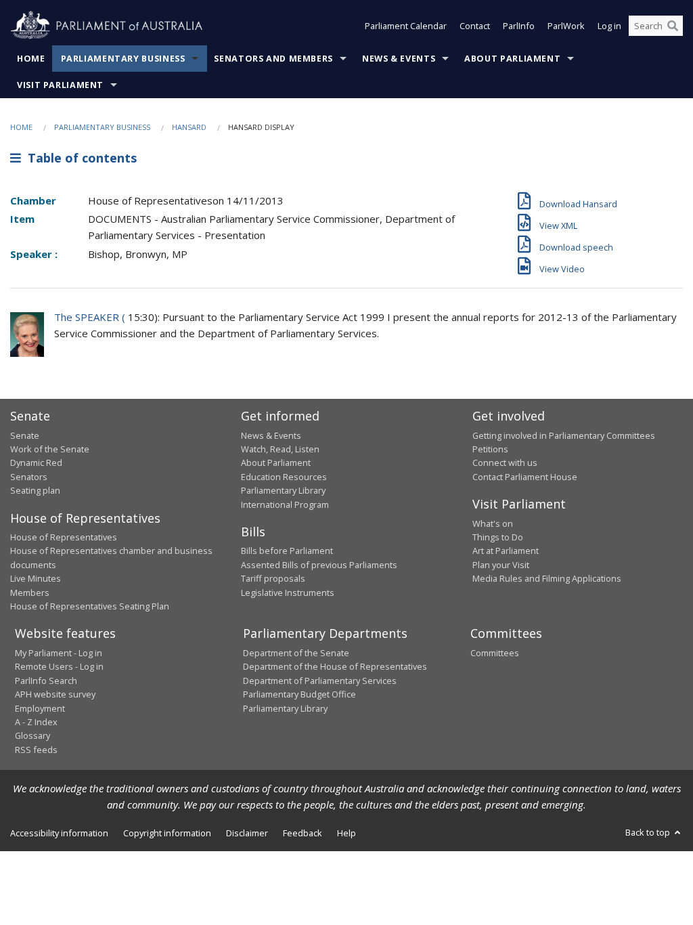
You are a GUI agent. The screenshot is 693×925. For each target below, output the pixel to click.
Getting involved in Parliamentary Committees (563, 435)
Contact (475, 26)
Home (31, 58)
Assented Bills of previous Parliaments (319, 565)
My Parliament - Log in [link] (58, 653)
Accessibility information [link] (59, 833)
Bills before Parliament (287, 550)
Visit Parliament (60, 85)
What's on (492, 523)
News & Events (398, 58)
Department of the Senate (296, 653)
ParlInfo (519, 26)
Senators (28, 477)
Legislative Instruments (287, 592)
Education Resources (284, 477)
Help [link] (346, 833)
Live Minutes (35, 578)
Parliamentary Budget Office (299, 694)
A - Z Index (36, 722)
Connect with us (504, 462)
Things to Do (497, 537)
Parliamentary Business (123, 58)
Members (29, 592)
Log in (609, 26)
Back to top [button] (648, 832)
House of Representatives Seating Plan (89, 606)
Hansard (189, 127)
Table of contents (79, 158)
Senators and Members (273, 58)
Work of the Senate (49, 449)
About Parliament (512, 58)
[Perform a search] (673, 26)
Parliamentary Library (283, 490)
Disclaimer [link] (247, 833)
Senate (24, 435)
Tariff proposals (273, 578)
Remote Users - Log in (59, 666)
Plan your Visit (500, 565)
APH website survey (55, 694)
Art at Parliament (505, 550)
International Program (285, 504)
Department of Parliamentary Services (320, 680)
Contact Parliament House (524, 477)
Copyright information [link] (167, 833)
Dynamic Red (36, 462)
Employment (40, 708)
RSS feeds (36, 750)
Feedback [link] (302, 833)
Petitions (490, 449)
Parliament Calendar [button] (406, 26)
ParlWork (566, 26)
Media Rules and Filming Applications (546, 578)
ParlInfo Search (46, 680)
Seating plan (35, 490)
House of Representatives (63, 537)
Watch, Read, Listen (280, 449)
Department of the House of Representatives (335, 666)
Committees (494, 653)
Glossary (32, 735)
